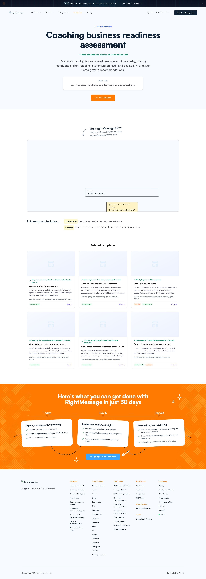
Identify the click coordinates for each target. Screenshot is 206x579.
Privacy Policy (172, 573)
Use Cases (50, 13)
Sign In (149, 13)
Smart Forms (74, 498)
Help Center (163, 494)
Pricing (89, 13)
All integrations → (99, 555)
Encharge (95, 510)
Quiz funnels (119, 517)
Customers (140, 486)
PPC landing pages (121, 494)
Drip (93, 506)
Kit (93, 530)
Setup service (164, 498)
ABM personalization (122, 486)
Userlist (95, 551)
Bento (94, 494)
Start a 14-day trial (185, 13)
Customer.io (96, 502)
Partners (139, 490)
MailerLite (95, 543)
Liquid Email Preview (144, 519)
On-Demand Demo (166, 490)
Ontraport (96, 547)
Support (162, 506)
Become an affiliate (166, 502)
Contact (162, 510)
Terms (181, 573)
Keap (94, 526)
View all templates (104, 26)
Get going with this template (103, 456)
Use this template (103, 97)
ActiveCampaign (98, 486)
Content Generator (77, 490)
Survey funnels (119, 521)
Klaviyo (94, 534)
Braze (94, 498)
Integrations (64, 13)
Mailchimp (95, 538)
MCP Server (140, 498)
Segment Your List (77, 486)
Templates (77, 13)
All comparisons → (143, 508)
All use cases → (120, 529)
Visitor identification (122, 525)
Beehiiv (94, 490)
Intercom (95, 522)
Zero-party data (120, 490)
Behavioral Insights (77, 494)
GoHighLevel (97, 514)
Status (162, 514)
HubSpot (95, 518)
